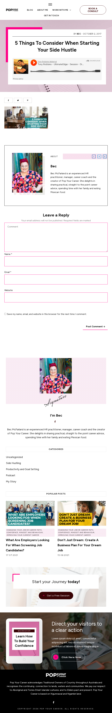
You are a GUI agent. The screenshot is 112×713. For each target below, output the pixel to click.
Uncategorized (14, 457)
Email (7, 272)
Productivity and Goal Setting (22, 469)
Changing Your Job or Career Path (24, 530)
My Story (11, 481)
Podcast (10, 475)
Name (8, 254)
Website (8, 290)
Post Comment (94, 326)
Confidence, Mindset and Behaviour (25, 533)
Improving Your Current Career (23, 535)
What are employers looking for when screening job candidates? (27, 545)
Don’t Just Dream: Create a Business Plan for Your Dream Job (79, 545)
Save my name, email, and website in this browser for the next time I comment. (47, 314)
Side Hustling (13, 463)
